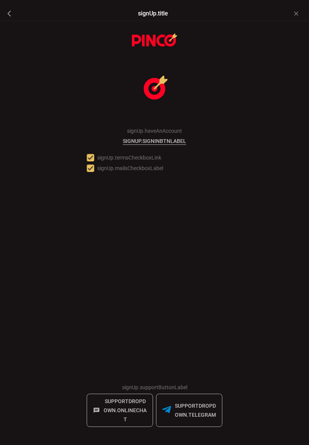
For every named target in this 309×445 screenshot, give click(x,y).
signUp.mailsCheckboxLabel (130, 168)
